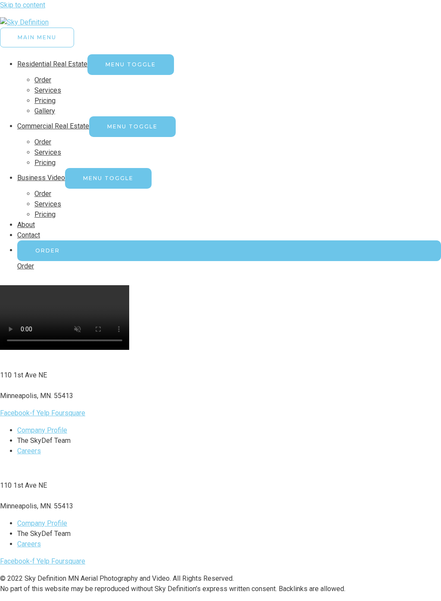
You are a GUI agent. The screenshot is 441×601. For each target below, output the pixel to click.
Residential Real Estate (52, 64)
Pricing (45, 101)
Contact (28, 235)
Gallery (44, 111)
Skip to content (22, 5)
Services (47, 90)
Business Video (41, 178)
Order (42, 80)
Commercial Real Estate (53, 126)
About (26, 225)
